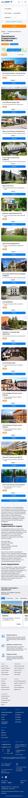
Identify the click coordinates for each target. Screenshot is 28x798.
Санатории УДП (4, 698)
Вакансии (3, 732)
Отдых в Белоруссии (5, 668)
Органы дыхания (18, 685)
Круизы (2, 704)
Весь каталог (4, 737)
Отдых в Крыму (17, 672)
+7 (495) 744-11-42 (6, 747)
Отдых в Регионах (18, 670)
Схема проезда (19, 754)
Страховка (18, 719)
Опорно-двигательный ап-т (20, 681)
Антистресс (3, 683)
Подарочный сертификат (4, 722)
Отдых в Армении (5, 674)
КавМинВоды (23, 598)
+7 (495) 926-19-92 (6, 744)
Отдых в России (4, 666)
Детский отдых (4, 702)
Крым (16, 598)
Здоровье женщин (5, 689)
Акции (2, 717)
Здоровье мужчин (5, 687)
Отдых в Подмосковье (19, 668)
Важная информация (6, 712)
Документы (4, 714)
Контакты (3, 735)
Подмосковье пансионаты (14, 31)
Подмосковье (10, 598)
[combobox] (21, 54)
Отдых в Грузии (4, 672)
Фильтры (4, 54)
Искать (14, 26)
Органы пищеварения (19, 687)
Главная (3, 31)
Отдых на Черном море (19, 666)
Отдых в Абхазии (5, 670)
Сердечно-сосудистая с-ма (20, 683)
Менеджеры (18, 722)
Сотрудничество (19, 712)
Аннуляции (18, 717)
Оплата (3, 719)
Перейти (14, 83)
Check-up (3, 681)
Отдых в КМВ (17, 674)
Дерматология (17, 689)
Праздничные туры (5, 696)
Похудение (3, 685)
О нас (2, 730)
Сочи (3, 598)
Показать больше (14, 500)
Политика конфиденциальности (14, 796)
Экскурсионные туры (5, 700)
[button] (14, 8)
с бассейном (6, 33)
